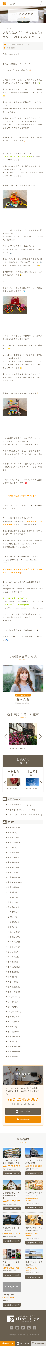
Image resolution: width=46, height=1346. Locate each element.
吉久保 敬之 (13, 882)
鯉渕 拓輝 (12, 922)
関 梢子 (11, 1041)
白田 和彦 (12, 867)
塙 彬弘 (11, 927)
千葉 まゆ (12, 902)
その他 (10, 1026)
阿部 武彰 (12, 1021)
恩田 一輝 (12, 982)
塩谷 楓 (11, 847)
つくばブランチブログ (17, 804)
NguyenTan (12, 996)
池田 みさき (13, 991)
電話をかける (40, 1343)
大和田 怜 (12, 957)
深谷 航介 (12, 907)
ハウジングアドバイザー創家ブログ (23, 814)
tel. (23, 1099)
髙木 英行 (12, 837)
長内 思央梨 (13, 986)
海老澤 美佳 (13, 1046)
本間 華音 (12, 1056)
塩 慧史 (11, 917)
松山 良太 (12, 897)
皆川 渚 (11, 892)
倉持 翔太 (12, 1006)
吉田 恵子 (12, 1016)
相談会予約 (9, 1343)
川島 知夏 (12, 852)
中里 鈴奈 (12, 862)
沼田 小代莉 (13, 827)
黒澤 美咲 (12, 857)
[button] (6, 736)
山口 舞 (11, 1001)
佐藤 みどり (13, 947)
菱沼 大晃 (12, 952)
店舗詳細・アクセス (11, 1173)
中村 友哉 (12, 967)
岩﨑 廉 (11, 832)
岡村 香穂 (12, 1051)
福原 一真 (12, 872)
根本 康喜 (12, 887)
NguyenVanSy (14, 1011)
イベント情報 (25, 1111)
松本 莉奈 (11, 47)
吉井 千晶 (12, 942)
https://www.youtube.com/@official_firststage (24, 601)
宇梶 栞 (11, 977)
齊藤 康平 (12, 1036)
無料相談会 (25, 1119)
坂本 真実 (12, 972)
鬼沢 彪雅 (12, 962)
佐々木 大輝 (13, 932)
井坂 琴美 (12, 912)
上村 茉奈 (12, 842)
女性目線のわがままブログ (18, 44)
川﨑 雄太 (12, 937)
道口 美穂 (12, 1031)
